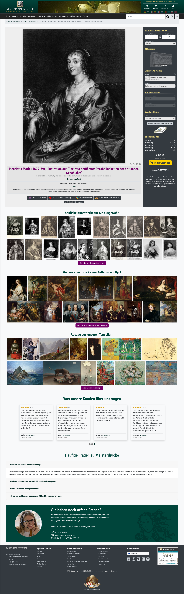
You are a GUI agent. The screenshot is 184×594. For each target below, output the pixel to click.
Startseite (9, 21)
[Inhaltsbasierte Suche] (172, 16)
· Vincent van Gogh (102, 551)
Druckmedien (63, 16)
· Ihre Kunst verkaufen (73, 554)
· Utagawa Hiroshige (103, 561)
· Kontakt (39, 551)
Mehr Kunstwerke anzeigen (92, 388)
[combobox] (160, 43)
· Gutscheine (70, 564)
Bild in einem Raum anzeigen (108, 198)
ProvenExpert (31, 435)
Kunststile (41, 16)
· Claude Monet (101, 554)
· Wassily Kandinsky (103, 559)
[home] (6, 16)
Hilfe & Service (75, 16)
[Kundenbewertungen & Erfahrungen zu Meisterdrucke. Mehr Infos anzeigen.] (167, 556)
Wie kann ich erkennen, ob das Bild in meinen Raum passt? (33, 481)
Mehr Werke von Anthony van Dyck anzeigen (92, 325)
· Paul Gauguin (101, 556)
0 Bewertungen (78, 202)
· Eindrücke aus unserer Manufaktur (77, 561)
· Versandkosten (71, 556)
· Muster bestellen (72, 566)
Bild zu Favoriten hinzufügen (61, 198)
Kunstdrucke (13, 16)
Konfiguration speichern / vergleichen (161, 123)
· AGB (38, 556)
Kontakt (85, 16)
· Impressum (40, 554)
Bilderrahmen (52, 16)
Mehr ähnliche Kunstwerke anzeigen (92, 263)
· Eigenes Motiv (71, 551)
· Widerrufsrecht (41, 561)
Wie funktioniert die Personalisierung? (25, 464)
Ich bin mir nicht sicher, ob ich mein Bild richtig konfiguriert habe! (36, 496)
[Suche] (167, 16)
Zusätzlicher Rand (149, 41)
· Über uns (39, 566)
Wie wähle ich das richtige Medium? (24, 488)
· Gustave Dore (101, 564)
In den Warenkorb (161, 163)
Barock (25, 21)
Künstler (23, 16)
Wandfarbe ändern (85, 198)
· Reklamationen (41, 564)
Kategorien (32, 16)
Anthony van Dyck (34, 21)
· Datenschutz (41, 559)
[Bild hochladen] (177, 16)
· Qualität (69, 559)
